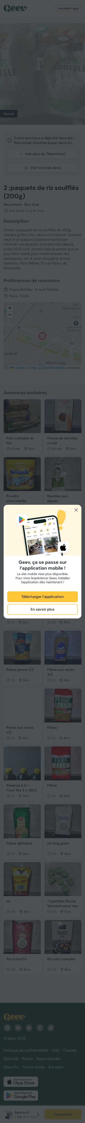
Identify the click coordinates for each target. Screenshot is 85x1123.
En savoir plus (42, 609)
